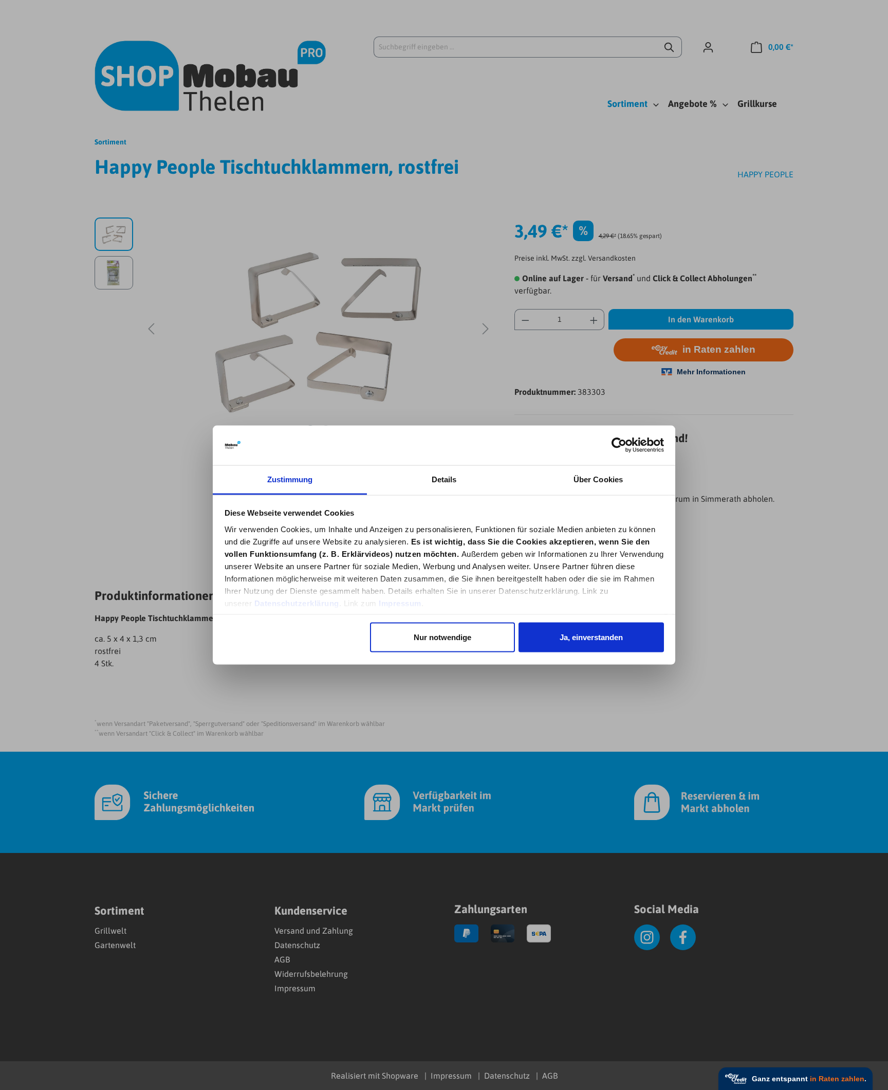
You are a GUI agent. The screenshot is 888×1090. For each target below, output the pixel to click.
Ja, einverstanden (591, 637)
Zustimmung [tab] (290, 479)
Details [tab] (444, 479)
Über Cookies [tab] (598, 479)
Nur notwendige (442, 637)
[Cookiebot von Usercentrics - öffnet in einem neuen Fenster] (619, 445)
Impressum (400, 602)
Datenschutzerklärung (296, 602)
